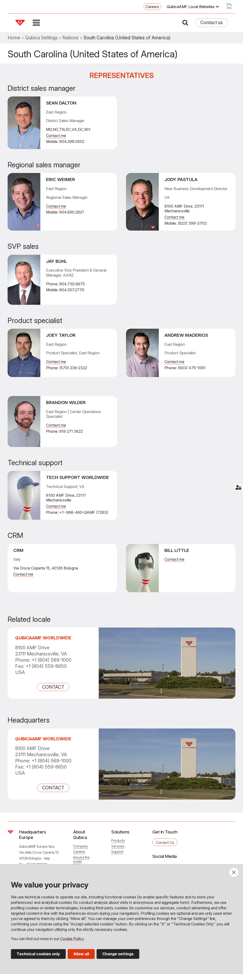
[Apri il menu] (36, 23)
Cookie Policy (72, 938)
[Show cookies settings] (238, 487)
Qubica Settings (41, 38)
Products (118, 840)
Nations (70, 38)
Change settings (118, 953)
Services (117, 846)
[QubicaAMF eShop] (229, 7)
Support (117, 852)
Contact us (211, 22)
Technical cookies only (38, 953)
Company (80, 846)
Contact (53, 687)
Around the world (81, 859)
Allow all (81, 953)
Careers (152, 6)
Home (14, 38)
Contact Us (165, 842)
